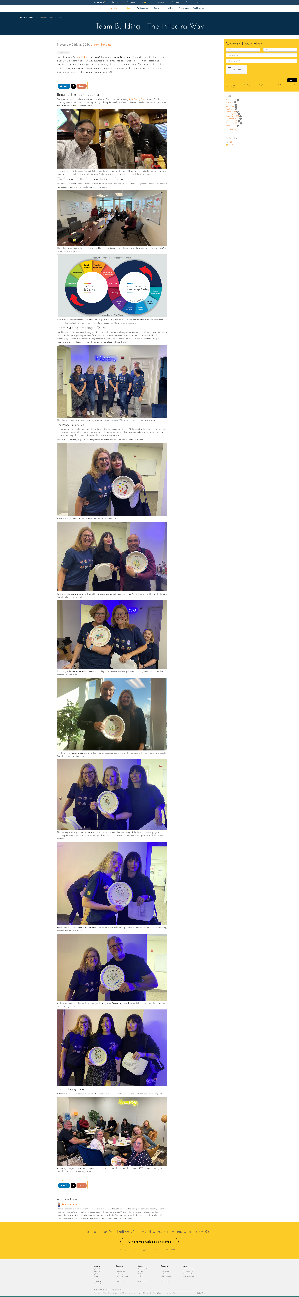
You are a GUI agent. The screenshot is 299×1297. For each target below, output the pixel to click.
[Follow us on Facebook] (96, 1290)
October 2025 (231, 121)
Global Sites (201, 1293)
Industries (119, 1269)
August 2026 (231, 100)
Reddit (81, 86)
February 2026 (231, 114)
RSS (230, 142)
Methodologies (121, 1271)
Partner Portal (188, 1274)
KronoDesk (97, 1281)
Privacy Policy (157, 1293)
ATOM (231, 145)
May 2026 (230, 107)
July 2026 (229, 102)
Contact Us (165, 1281)
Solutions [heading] (119, 1266)
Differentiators (166, 1276)
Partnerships (165, 1271)
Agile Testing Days (137, 100)
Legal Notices (144, 1293)
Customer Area (188, 1269)
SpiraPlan (96, 1274)
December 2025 (232, 116)
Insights (145, 2)
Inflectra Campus (189, 1276)
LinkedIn (64, 86)
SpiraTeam (97, 1271)
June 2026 (230, 105)
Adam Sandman (102, 44)
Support (160, 2)
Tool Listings (198, 8)
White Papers (120, 1274)
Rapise (95, 1276)
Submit (292, 80)
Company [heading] (164, 1266)
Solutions (131, 2)
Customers (164, 1274)
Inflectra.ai (97, 1284)
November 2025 (232, 119)
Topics (156, 8)
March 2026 (231, 112)
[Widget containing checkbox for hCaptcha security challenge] (243, 69)
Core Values (81, 57)
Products (115, 2)
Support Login (188, 1271)
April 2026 (230, 109)
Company (176, 2)
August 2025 (231, 126)
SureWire (96, 1279)
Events (163, 1279)
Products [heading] (96, 1266)
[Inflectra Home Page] (100, 2)
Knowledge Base (144, 1269)
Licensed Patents (172, 1293)
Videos (170, 8)
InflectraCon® (143, 1281)
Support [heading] (141, 1266)
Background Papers (122, 1276)
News (163, 1269)
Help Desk (141, 1274)
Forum (140, 1271)
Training (141, 1279)
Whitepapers (142, 8)
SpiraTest (96, 1269)
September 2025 (232, 123)
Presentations (184, 8)
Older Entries (231, 129)
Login (198, 2)
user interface (63, 53)
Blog (128, 8)
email (152, 1250)
